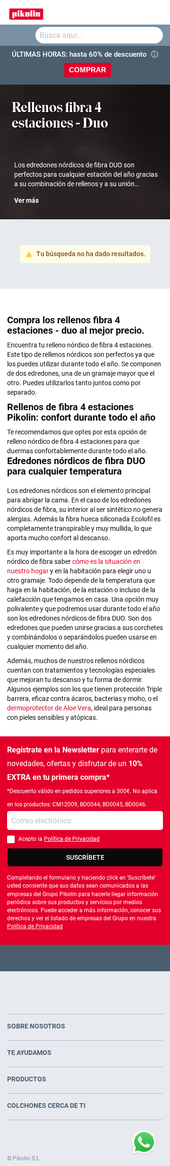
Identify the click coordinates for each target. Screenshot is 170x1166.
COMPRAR (87, 70)
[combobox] (99, 35)
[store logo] (26, 12)
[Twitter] (66, 958)
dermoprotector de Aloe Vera (49, 708)
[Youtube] (85, 958)
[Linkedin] (122, 958)
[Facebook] (48, 958)
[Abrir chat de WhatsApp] (144, 1142)
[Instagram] (103, 958)
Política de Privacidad (72, 839)
